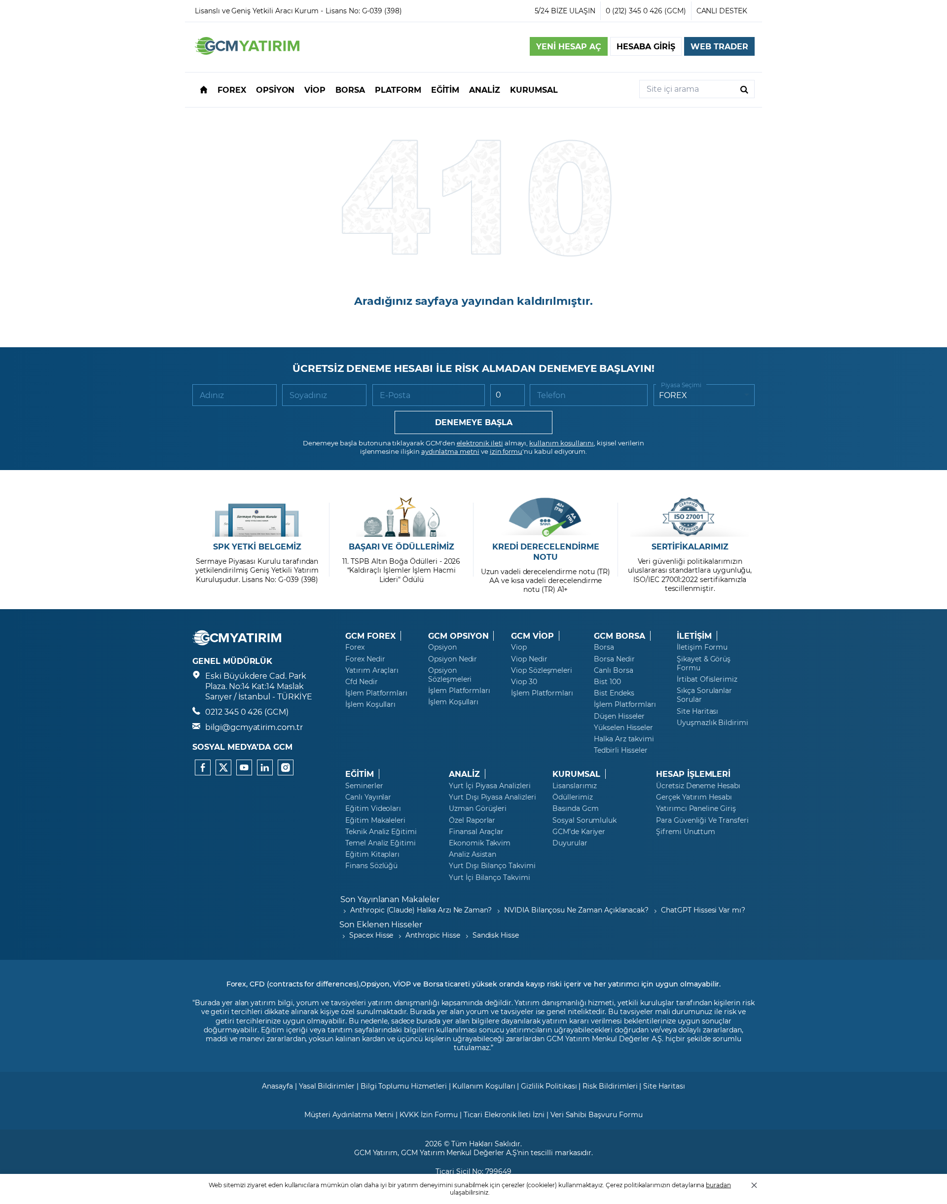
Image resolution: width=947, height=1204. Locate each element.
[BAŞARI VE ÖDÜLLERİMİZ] (401, 517)
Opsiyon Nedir (452, 659)
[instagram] (285, 767)
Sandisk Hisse (496, 935)
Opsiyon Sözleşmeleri (450, 675)
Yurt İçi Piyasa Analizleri (490, 785)
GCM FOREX (370, 636)
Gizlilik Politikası (549, 1086)
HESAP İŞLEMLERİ (693, 774)
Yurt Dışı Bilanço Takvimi (492, 865)
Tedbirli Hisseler (621, 750)
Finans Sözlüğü (371, 865)
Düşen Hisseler (619, 716)
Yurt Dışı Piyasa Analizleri (492, 797)
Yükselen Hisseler (623, 727)
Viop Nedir (529, 659)
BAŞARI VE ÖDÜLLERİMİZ (401, 546)
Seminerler (364, 785)
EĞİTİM (359, 774)
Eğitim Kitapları (372, 854)
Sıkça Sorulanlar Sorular (704, 695)
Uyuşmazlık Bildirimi (712, 722)
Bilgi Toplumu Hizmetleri (404, 1086)
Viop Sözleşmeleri (541, 670)
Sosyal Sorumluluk (584, 820)
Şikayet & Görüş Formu (703, 663)
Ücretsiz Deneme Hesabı (698, 785)
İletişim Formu (702, 647)
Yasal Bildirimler (327, 1086)
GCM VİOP (532, 636)
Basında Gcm (575, 808)
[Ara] (744, 89)
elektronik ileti (480, 442)
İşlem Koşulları (370, 704)
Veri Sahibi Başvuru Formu (596, 1114)
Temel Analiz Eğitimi (380, 843)
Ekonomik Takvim (479, 843)
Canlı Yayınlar (368, 797)
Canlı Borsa (613, 670)
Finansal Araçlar (476, 831)
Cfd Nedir (361, 681)
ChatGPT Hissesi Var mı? (703, 909)
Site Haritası (697, 711)
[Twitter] (223, 767)
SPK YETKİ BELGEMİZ (257, 546)
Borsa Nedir (614, 659)
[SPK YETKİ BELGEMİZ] (257, 517)
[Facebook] (203, 767)
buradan (718, 1185)
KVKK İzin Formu (429, 1114)
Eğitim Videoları (373, 808)
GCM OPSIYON (458, 636)
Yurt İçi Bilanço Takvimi (489, 877)
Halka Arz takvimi (624, 738)
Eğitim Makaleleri (375, 820)
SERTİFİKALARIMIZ (690, 546)
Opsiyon (442, 647)
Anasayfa (277, 1086)
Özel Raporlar (472, 820)
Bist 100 (607, 681)
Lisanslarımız (574, 785)
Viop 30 (524, 681)
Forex (354, 647)
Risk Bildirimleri (610, 1086)
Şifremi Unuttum (685, 831)
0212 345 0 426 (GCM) (247, 711)
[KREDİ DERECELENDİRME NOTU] (546, 517)
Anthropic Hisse (432, 935)
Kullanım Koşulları (483, 1086)
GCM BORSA (619, 636)
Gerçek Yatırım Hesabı (694, 797)
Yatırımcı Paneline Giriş (696, 808)
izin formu (506, 451)
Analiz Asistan (472, 854)
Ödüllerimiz (572, 797)
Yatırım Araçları (372, 670)
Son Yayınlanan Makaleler (389, 899)
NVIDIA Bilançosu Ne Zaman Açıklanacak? (576, 909)
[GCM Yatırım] (247, 51)
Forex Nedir (365, 659)
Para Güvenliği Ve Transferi (702, 820)
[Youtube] (244, 767)
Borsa (604, 647)
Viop (519, 647)
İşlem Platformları (376, 693)
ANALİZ (464, 774)
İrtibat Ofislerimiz (707, 679)
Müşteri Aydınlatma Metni (349, 1114)
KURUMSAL (576, 774)
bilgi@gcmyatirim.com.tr (254, 727)
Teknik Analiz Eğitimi (381, 831)
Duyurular (569, 843)
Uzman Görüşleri (478, 808)
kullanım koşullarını (561, 442)
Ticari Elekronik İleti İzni (504, 1114)
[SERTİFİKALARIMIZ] (689, 517)
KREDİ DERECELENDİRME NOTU (545, 552)
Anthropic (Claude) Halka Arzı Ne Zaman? (421, 909)
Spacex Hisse (371, 935)
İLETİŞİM (694, 636)
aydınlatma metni (450, 451)
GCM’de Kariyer (578, 831)
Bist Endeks (614, 693)
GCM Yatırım (376, 1152)
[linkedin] (265, 767)
